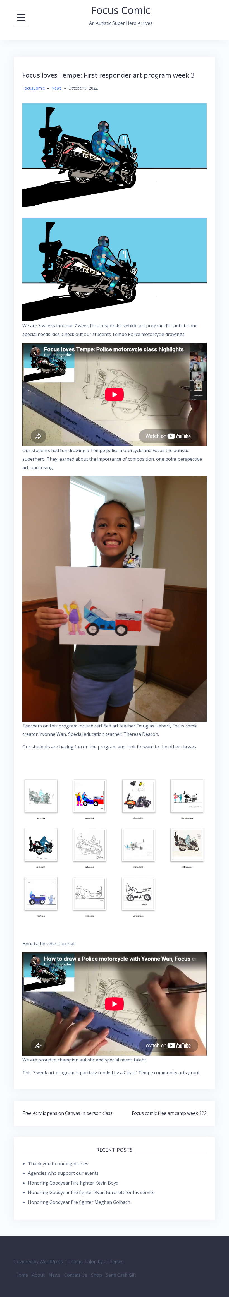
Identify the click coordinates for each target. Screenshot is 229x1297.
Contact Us (75, 1275)
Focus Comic (121, 10)
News (56, 88)
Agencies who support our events (63, 1173)
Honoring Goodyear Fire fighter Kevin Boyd (73, 1183)
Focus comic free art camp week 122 (169, 1113)
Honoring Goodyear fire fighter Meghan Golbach (79, 1202)
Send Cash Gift (121, 1275)
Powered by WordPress (38, 1261)
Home (21, 1275)
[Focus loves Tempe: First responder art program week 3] (114, 155)
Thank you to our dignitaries (58, 1164)
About (38, 1275)
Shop (96, 1275)
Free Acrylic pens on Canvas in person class (67, 1113)
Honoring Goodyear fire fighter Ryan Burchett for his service (91, 1192)
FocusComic (33, 88)
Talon (90, 1261)
